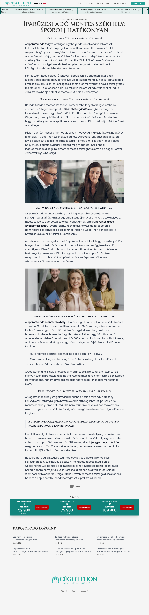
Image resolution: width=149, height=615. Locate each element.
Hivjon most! (121, 3)
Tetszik (77, 487)
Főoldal (64, 591)
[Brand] (18, 3)
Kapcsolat (138, 3)
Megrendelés (41, 507)
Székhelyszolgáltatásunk (89, 3)
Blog (108, 3)
